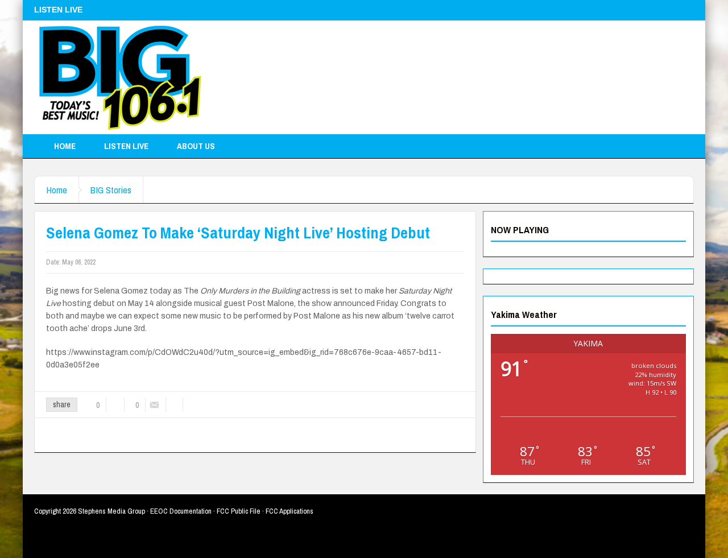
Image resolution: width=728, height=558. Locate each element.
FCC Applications (289, 511)
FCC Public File (238, 511)
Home (65, 146)
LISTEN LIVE (126, 146)
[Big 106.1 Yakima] (120, 77)
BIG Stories (110, 189)
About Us (196, 146)
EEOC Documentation (181, 511)
